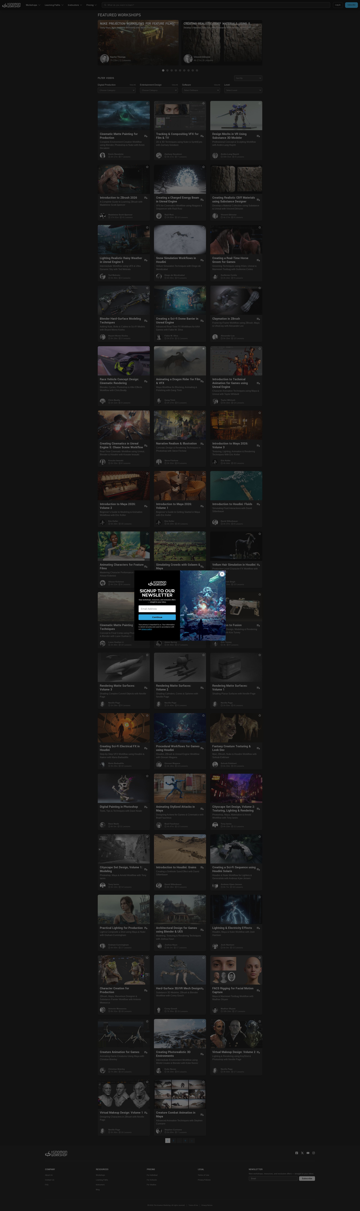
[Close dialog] (222, 574)
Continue (157, 617)
